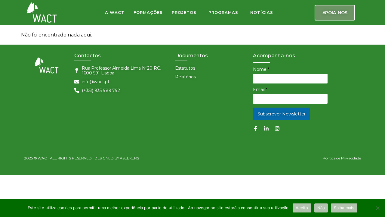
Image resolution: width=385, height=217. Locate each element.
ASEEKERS (129, 158)
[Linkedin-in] (266, 128)
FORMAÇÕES (148, 12)
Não (321, 207)
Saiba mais (344, 207)
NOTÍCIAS (261, 12)
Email (260, 89)
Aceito (302, 207)
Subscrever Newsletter (281, 114)
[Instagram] (277, 128)
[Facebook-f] (255, 128)
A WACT (115, 12)
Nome (261, 69)
